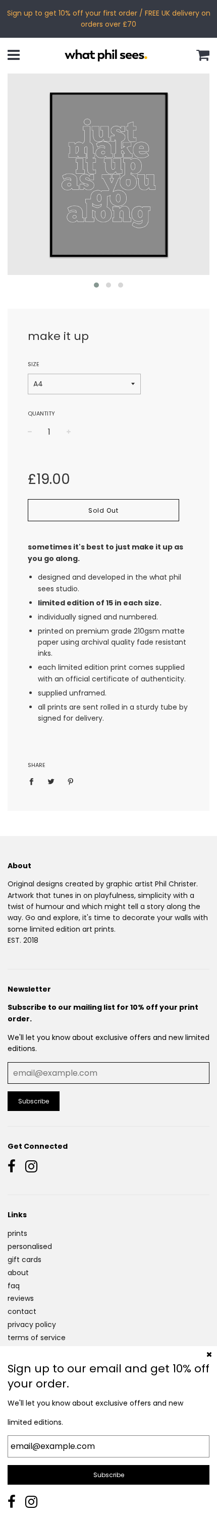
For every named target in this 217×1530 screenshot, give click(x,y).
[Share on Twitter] (51, 781)
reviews (21, 1298)
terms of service (37, 1338)
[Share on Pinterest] (71, 781)
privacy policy (32, 1324)
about (18, 1273)
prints (17, 1233)
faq (14, 1286)
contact (22, 1311)
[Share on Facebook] (34, 781)
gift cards (24, 1260)
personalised (30, 1246)
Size (33, 364)
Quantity (41, 413)
